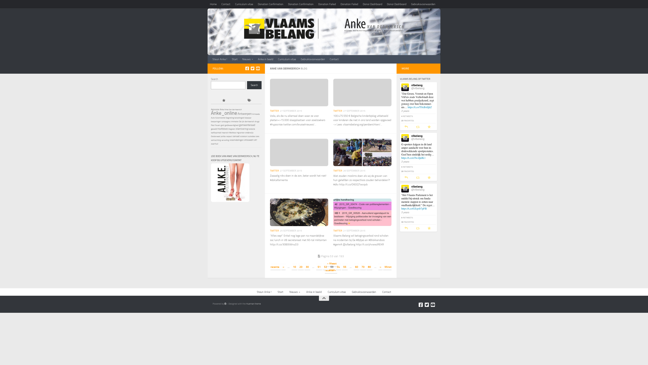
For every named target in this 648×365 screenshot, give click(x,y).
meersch (225, 133)
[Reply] (406, 127)
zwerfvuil (214, 144)
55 (344, 267)
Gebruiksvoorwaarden (423, 4)
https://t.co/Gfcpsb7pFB (414, 208)
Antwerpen (245, 114)
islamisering (242, 128)
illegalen (231, 129)
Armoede (256, 114)
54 (338, 267)
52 (325, 267)
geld (222, 125)
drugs (257, 121)
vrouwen (248, 139)
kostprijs (251, 129)
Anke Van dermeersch (233, 109)
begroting (230, 118)
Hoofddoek (223, 129)
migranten (240, 133)
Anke (222, 109)
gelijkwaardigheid (232, 125)
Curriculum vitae (244, 4)
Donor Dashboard (372, 4)
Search (214, 79)
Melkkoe (232, 133)
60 (356, 267)
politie (223, 136)
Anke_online (224, 113)
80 (369, 267)
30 (307, 267)
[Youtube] (258, 68)
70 (362, 267)
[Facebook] (247, 68)
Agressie (215, 109)
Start (235, 59)
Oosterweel (215, 136)
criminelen (234, 121)
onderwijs (249, 132)
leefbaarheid (216, 133)
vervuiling (225, 140)
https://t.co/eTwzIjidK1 (413, 158)
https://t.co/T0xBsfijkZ (420, 107)
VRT (255, 140)
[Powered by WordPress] (225, 304)
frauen (217, 125)
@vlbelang (417, 88)
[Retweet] (418, 127)
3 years (405, 111)
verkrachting (216, 140)
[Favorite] (429, 127)
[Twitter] (252, 68)
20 (300, 267)
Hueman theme (253, 303)
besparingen (216, 121)
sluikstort (244, 136)
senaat (236, 136)
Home (213, 4)
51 (319, 267)
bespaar (248, 118)
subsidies (251, 136)
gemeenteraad (247, 125)
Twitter (274, 111)
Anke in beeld (265, 59)
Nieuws (246, 59)
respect (229, 136)
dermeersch (249, 121)
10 (294, 267)
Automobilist (220, 118)
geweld (214, 129)
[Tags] (249, 100)
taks (257, 136)
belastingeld (239, 118)
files (212, 125)
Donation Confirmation (270, 4)
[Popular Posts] (223, 100)
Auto (213, 118)
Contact (225, 4)
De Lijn (241, 121)
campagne (225, 121)
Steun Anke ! (219, 59)
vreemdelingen (237, 140)
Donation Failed (327, 4)
